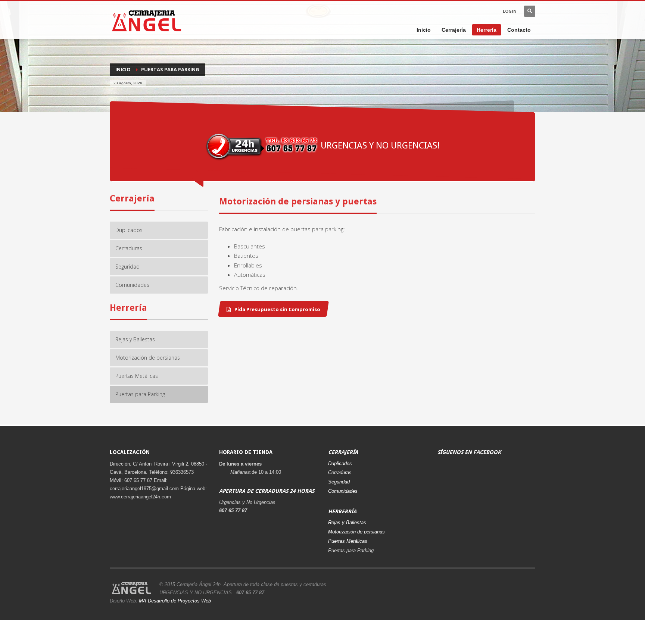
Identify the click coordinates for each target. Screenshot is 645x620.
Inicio (123, 69)
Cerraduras (340, 472)
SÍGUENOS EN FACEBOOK (469, 452)
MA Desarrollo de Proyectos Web (175, 601)
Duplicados (340, 463)
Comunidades (343, 491)
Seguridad (339, 482)
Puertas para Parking (351, 550)
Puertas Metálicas (347, 541)
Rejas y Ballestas (347, 522)
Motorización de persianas (356, 532)
